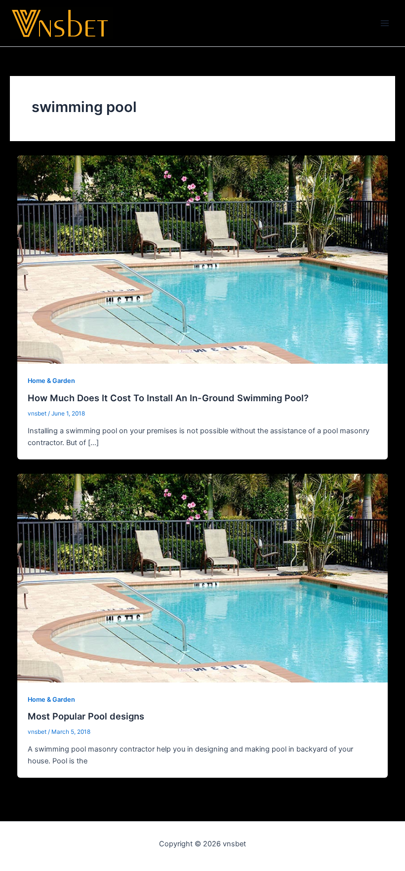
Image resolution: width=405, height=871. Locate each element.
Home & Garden (51, 380)
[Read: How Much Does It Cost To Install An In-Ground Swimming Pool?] (202, 259)
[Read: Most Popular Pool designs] (202, 577)
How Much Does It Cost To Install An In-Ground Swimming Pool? (168, 397)
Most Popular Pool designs (86, 716)
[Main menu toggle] (384, 23)
